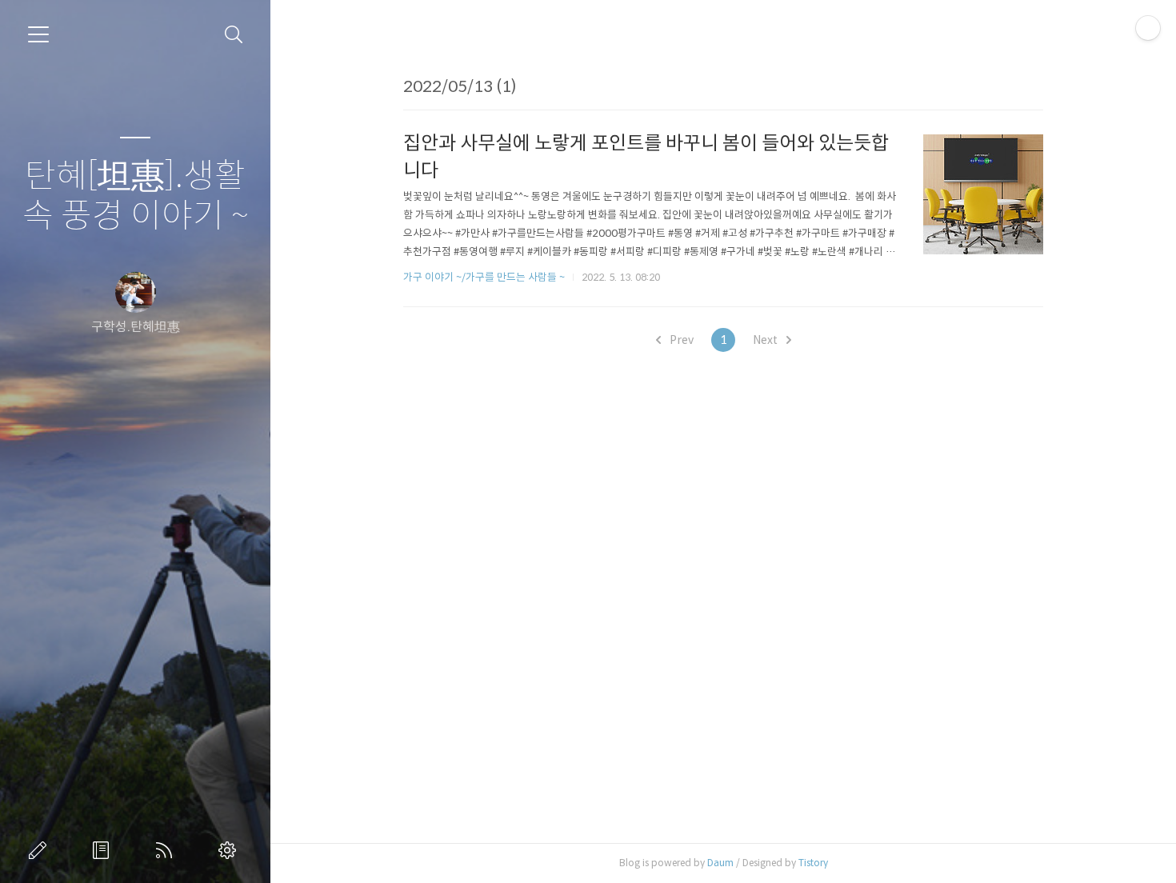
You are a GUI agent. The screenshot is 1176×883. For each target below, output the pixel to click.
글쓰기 (41, 850)
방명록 (104, 850)
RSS (167, 850)
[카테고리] (38, 34)
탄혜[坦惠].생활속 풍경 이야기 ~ (135, 196)
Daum (720, 863)
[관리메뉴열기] (1148, 28)
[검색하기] (234, 35)
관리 (230, 850)
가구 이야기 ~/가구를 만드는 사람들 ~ (484, 277)
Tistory (813, 863)
